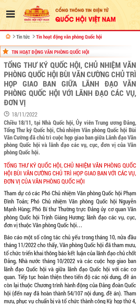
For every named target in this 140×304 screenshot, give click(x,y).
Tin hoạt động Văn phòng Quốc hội (50, 51)
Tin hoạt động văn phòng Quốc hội (69, 36)
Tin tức (23, 36)
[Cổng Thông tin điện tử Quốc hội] (8, 36)
